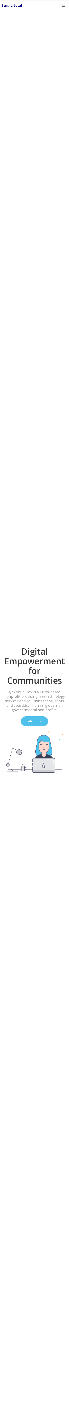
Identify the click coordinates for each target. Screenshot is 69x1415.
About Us (34, 721)
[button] (63, 5)
